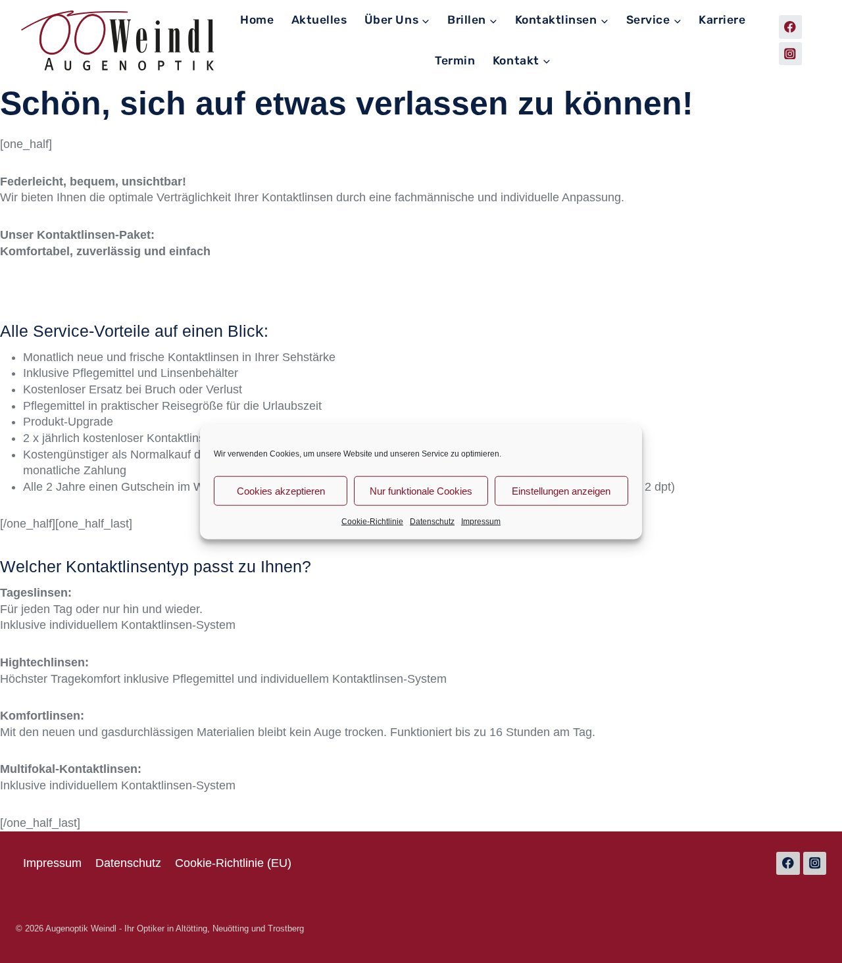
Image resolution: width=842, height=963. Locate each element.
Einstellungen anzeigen (561, 490)
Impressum (481, 521)
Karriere (722, 19)
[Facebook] (790, 26)
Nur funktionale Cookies (421, 490)
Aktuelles (319, 19)
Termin (455, 60)
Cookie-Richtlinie (372, 521)
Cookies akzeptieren (281, 490)
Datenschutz (432, 521)
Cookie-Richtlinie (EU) (233, 863)
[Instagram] (790, 53)
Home (257, 19)
